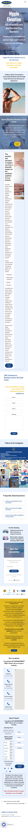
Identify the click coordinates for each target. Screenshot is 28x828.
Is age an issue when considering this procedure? (14, 515)
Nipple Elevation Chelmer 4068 (11, 801)
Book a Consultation (14, 48)
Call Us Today (14, 51)
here (12, 782)
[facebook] (8, 768)
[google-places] (6, 771)
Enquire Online (17, 144)
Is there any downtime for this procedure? (14, 501)
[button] (4, 464)
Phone (14, 408)
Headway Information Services (15, 816)
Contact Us (14, 650)
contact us (20, 393)
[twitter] (5, 768)
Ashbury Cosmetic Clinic (7, 814)
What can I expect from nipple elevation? (14, 508)
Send (14, 433)
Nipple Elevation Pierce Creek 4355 (15, 803)
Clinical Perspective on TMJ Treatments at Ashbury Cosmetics (16, 532)
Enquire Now (19, 766)
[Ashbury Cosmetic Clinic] (6, 4)
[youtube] (11, 768)
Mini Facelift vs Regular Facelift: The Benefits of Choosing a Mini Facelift (17, 538)
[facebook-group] (10, 771)
